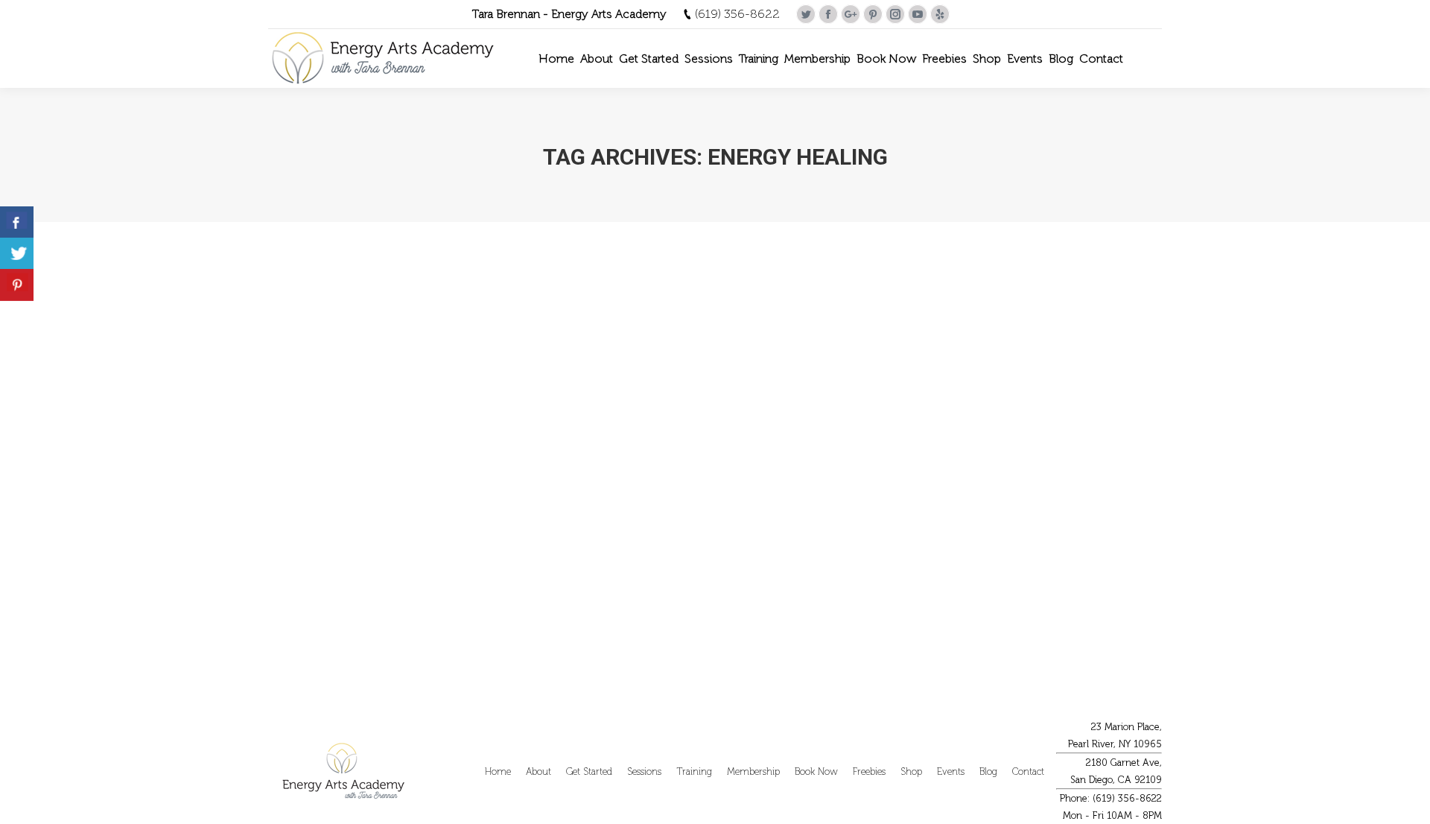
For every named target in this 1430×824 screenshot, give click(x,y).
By (451, 589)
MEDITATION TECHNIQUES (345, 589)
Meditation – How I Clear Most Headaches (432, 562)
